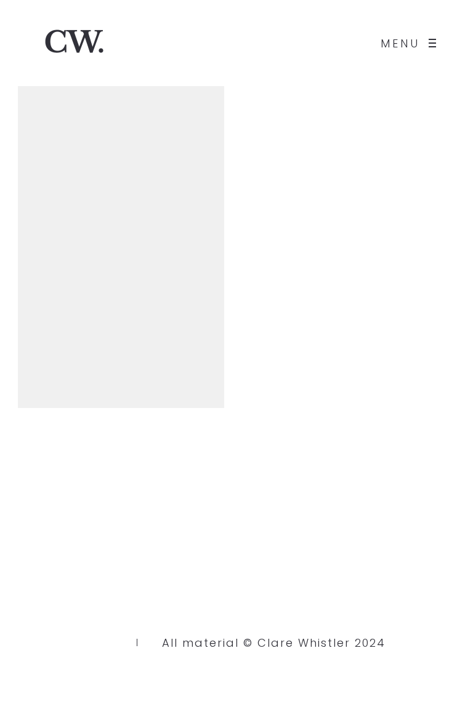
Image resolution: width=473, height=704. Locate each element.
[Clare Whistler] (74, 43)
